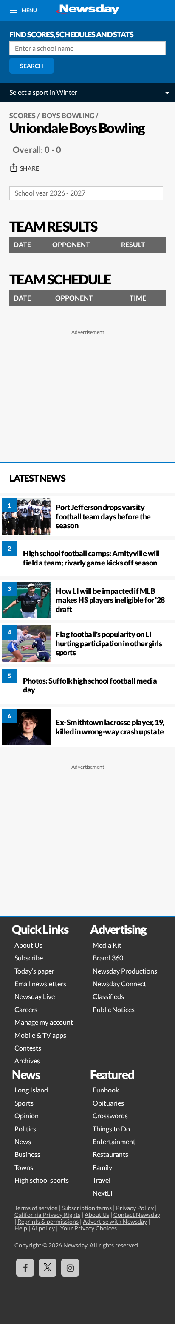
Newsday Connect (119, 983)
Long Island (31, 1090)
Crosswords (110, 1116)
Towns (23, 1167)
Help (20, 1228)
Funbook (106, 1090)
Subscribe (28, 958)
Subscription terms (87, 1207)
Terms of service (35, 1207)
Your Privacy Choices (88, 1228)
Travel (101, 1180)
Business (27, 1154)
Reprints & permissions (48, 1221)
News (22, 1141)
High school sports (41, 1180)
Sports (24, 1103)
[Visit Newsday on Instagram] (70, 1268)
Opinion (26, 1116)
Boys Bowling (68, 115)
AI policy (43, 1228)
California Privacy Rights (47, 1214)
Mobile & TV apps (40, 1035)
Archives (27, 1060)
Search (31, 65)
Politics (25, 1129)
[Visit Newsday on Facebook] (25, 1268)
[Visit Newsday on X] (47, 1268)
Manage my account (43, 1022)
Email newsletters (40, 983)
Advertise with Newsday (115, 1221)
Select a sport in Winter (43, 92)
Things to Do (111, 1129)
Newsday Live (34, 996)
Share (29, 168)
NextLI (103, 1193)
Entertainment (114, 1141)
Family (102, 1167)
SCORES (22, 115)
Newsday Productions (125, 971)
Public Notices (114, 1009)
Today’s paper (34, 971)
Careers (25, 1009)
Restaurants (110, 1154)
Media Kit (107, 945)
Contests (27, 1048)
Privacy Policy (135, 1207)
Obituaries (108, 1103)
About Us (28, 945)
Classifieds (108, 996)
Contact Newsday (136, 1214)
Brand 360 (108, 958)
